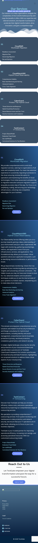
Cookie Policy (5, 505)
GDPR (3, 507)
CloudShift (19, 47)
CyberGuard (19, 102)
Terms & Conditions (6, 518)
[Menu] (35, 3)
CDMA (3, 509)
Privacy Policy (5, 504)
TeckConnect (19, 129)
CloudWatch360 (19, 74)
